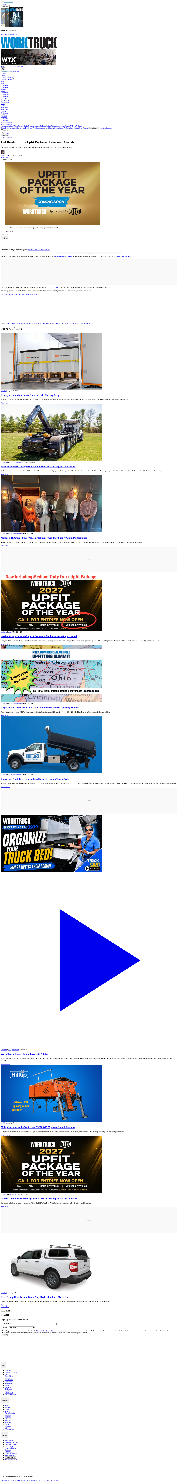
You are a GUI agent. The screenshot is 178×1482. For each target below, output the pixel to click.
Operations (4, 96)
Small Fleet (4, 107)
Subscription (5, 128)
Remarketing (5, 100)
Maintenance (5, 93)
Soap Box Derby (27, 128)
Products (31, 126)
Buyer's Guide (77, 126)
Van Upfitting (80, 323)
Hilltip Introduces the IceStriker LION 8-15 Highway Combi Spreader (38, 1127)
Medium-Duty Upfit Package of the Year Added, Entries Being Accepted (39, 636)
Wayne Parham (14, 1050)
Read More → (5, 403)
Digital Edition (13, 34)
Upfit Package (37, 128)
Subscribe (4, 34)
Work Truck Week (54, 287)
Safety (3, 104)
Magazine (37, 126)
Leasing (3, 89)
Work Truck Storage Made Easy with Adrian (24, 1054)
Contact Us (62, 128)
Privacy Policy (5, 1480)
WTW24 (73, 323)
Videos (15, 126)
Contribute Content (72, 128)
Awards (8, 323)
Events (62, 126)
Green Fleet (4, 85)
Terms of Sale (23, 1480)
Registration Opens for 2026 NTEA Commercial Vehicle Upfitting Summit (40, 707)
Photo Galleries (23, 126)
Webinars (67, 126)
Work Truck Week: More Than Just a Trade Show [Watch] (20, 294)
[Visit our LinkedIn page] (4, 1315)
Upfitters (13, 323)
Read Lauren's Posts (7, 157)
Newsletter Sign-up (15, 128)
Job (71, 126)
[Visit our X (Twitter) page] (6, 1315)
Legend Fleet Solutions (123, 256)
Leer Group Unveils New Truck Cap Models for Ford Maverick (34, 1297)
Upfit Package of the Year (63, 256)
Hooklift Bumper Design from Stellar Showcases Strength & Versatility (38, 466)
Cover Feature (8, 2)
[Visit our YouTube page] (8, 1315)
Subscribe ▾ (5, 6)
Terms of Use (14, 1480)
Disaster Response (7, 77)
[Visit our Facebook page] (2, 1315)
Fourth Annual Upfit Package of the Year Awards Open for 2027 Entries (39, 1198)
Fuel (2, 81)
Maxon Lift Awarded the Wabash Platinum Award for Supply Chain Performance (44, 537)
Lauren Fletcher (14, 1194)
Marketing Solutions (105, 128)
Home (3, 137)
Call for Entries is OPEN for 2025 (39, 250)
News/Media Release (16, 462)
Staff (10, 632)
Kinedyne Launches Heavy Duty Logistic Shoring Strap (30, 395)
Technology (5, 111)
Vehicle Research (6, 122)
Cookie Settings (93, 128)
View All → (5, 1307)
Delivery (3, 73)
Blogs (11, 126)
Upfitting (4, 115)
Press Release (83, 128)
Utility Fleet (5, 118)
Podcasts (43, 126)
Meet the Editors (47, 128)
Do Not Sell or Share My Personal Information (43, 1480)
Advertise (56, 128)
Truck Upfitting (21, 323)
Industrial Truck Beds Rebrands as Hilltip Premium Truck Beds (35, 779)
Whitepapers (55, 126)
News (15, 2)
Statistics (48, 126)
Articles (19, 2)
